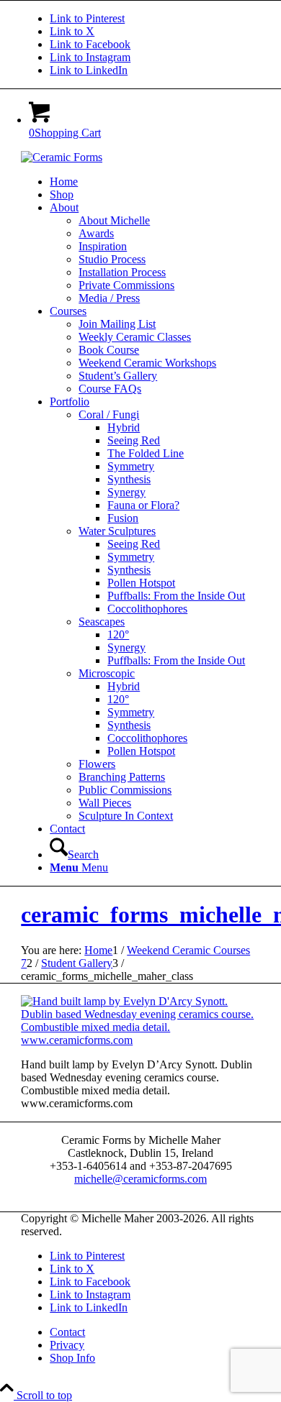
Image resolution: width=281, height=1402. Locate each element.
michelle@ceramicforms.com (140, 1179)
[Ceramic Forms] (61, 157)
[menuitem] (155, 181)
